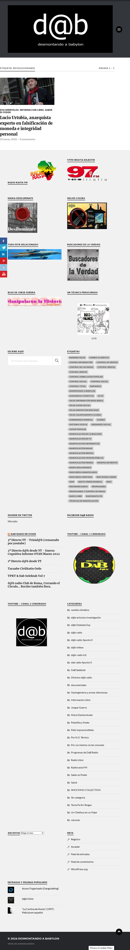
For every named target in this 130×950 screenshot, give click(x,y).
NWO (109, 482)
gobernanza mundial (81, 420)
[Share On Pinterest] (3, 261)
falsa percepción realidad (84, 410)
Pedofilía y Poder (80, 722)
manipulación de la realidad (85, 434)
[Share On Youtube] (3, 274)
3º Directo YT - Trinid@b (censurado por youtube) (33, 541)
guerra (101, 420)
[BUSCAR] (57, 361)
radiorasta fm (94, 496)
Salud (74, 782)
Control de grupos (107, 362)
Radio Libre (75, 496)
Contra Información (81, 362)
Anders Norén (26, 944)
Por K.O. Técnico (80, 737)
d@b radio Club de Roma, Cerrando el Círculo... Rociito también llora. (34, 585)
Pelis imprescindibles (82, 729)
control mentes (78, 372)
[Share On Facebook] (3, 241)
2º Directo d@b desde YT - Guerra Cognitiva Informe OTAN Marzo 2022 (34, 552)
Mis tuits (12, 521)
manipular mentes (107, 463)
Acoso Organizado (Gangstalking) (40, 888)
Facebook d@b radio (80, 515)
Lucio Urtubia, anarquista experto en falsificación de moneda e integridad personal (26, 126)
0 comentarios (27, 139)
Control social (78, 381)
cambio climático (99, 358)
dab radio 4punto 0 (81, 662)
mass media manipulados (83, 472)
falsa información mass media (86, 401)
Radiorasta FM (79, 767)
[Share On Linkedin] (3, 254)
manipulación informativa (84, 444)
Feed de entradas (80, 854)
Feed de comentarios (82, 861)
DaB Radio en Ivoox (23, 534)
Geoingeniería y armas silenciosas (89, 692)
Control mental (106, 367)
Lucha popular (77, 429)
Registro (75, 839)
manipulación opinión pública (86, 458)
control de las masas (81, 367)
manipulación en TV (80, 439)
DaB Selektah (78, 669)
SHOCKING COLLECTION (86, 789)
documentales (9, 110)
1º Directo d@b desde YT (25, 561)
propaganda (99, 486)
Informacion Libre (32, 110)
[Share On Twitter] (3, 247)
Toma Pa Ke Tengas (81, 804)
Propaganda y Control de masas (87, 491)
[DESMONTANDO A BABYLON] (60, 51)
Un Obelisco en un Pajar (84, 812)
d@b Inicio (27, 898)
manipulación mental (81, 453)
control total (77, 386)
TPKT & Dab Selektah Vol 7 (26, 576)
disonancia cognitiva (81, 396)
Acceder (75, 846)
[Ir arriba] (119, 932)
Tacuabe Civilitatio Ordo (24, 568)
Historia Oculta (78, 424)
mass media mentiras (80, 477)
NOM (71, 482)
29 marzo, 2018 (8, 139)
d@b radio (76, 632)
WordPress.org (79, 869)
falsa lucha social (79, 405)
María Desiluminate (80, 467)
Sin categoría (78, 797)
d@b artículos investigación (86, 617)
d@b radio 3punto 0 (82, 639)
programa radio (78, 486)
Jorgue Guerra (79, 707)
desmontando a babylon (38, 938)
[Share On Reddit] (3, 267)
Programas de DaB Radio (84, 752)
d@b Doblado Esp (80, 624)
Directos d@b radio (81, 677)
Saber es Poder (79, 774)
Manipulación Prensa (81, 463)
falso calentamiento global (85, 415)
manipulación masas (80, 448)
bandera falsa (77, 358)
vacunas (75, 819)
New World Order (106, 477)
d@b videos (77, 647)
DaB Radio (95, 386)
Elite (100, 396)
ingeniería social (101, 424)
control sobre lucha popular (86, 377)
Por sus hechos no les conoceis (87, 744)
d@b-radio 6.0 (78, 654)
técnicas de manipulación (83, 501)
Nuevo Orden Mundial (90, 482)
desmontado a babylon (82, 391)
